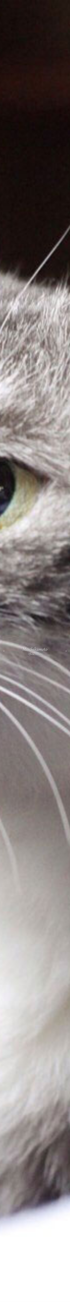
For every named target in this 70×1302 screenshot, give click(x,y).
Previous (4, 651)
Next (66, 651)
